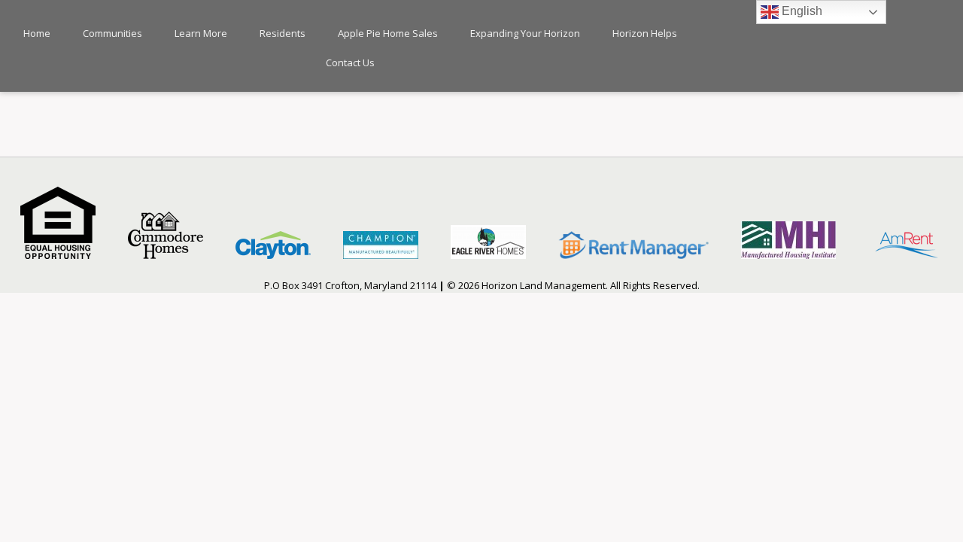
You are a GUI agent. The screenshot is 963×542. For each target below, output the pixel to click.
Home (36, 33)
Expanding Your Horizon (525, 33)
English (800, 11)
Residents (282, 33)
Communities (112, 33)
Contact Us (350, 62)
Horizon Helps (644, 33)
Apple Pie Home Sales (388, 33)
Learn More (201, 33)
